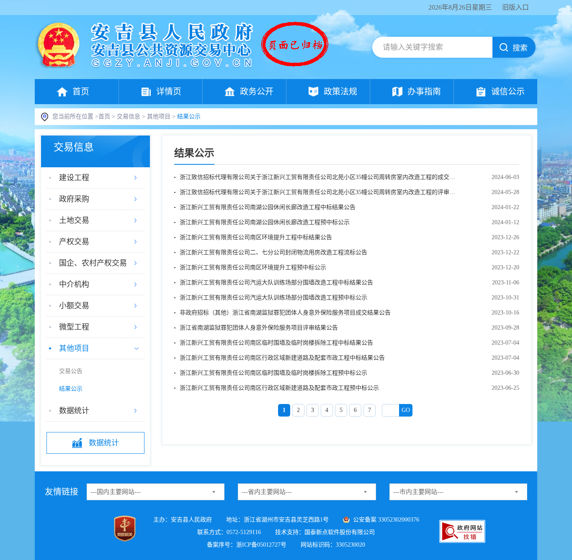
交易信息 (128, 116)
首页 (80, 91)
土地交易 (74, 220)
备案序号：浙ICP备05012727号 (246, 545)
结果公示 (70, 389)
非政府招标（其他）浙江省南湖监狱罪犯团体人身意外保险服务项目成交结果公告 (285, 312)
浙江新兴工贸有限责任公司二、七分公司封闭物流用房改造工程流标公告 (273, 252)
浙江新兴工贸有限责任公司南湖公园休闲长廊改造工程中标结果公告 (268, 207)
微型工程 (74, 327)
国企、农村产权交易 (93, 263)
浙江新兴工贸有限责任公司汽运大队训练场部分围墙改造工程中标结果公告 (276, 282)
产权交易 (74, 242)
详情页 (168, 91)
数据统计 (74, 411)
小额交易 (74, 306)
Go (406, 410)
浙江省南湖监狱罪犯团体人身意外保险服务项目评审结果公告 (259, 328)
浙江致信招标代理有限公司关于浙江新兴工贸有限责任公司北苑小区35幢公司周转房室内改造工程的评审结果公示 (318, 192)
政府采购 (74, 199)
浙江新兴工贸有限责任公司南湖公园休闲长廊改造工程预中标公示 (265, 222)
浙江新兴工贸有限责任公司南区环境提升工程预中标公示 (253, 267)
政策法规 (340, 91)
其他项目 (158, 116)
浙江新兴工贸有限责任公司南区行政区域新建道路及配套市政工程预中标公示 (279, 388)
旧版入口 (515, 7)
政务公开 (256, 91)
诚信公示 (508, 91)
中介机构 (74, 284)
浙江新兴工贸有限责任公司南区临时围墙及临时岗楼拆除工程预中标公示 (273, 373)
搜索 (520, 48)
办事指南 (424, 91)
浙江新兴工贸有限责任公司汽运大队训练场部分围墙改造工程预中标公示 (273, 297)
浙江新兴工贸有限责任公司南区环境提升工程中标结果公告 (256, 237)
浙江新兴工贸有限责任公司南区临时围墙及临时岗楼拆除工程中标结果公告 (276, 343)
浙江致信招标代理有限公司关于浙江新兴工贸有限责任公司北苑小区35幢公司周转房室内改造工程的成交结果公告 (318, 177)
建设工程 (74, 178)
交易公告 (70, 371)
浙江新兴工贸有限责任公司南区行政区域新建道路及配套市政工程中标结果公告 (282, 358)
